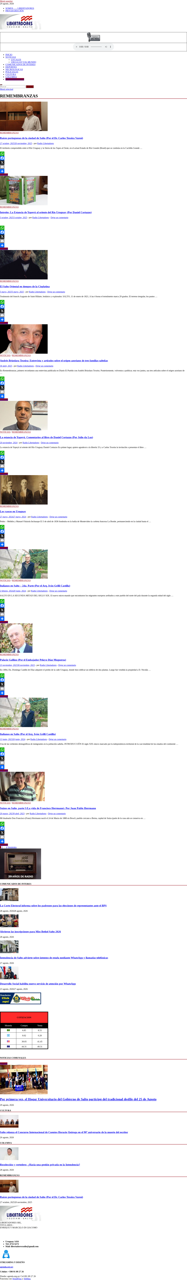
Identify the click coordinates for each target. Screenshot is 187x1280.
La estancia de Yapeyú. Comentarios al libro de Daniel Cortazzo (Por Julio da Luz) (46, 437)
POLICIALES (11, 72)
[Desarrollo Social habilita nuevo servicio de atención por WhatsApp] (9, 978)
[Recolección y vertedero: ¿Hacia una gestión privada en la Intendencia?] (9, 1159)
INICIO (8, 54)
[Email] (93, 167)
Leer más (4, 174)
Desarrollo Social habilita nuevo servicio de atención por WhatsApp (38, 983)
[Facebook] (93, 158)
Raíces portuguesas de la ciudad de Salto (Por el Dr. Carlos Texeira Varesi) (41, 138)
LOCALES (16, 59)
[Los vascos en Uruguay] (93, 490)
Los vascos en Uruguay (13, 511)
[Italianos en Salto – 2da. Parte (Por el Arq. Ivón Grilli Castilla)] (93, 564)
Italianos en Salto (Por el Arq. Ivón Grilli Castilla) (28, 734)
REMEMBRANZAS (14, 79)
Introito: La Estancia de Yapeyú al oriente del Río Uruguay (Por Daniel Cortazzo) (46, 212)
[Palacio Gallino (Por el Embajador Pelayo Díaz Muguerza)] (93, 638)
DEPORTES (11, 67)
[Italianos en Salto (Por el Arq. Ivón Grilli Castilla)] (93, 713)
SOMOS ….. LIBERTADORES (19, 8)
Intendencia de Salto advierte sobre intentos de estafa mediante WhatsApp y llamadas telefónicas (54, 957)
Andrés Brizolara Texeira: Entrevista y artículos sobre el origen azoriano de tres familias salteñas (54, 360)
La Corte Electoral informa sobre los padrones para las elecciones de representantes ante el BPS (53, 905)
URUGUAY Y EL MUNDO (23, 62)
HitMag (27, 1279)
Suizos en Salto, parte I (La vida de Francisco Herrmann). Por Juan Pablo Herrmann (48, 808)
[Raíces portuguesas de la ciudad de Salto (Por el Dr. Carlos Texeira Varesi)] (93, 117)
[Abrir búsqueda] (1, 84)
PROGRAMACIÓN (14, 11)
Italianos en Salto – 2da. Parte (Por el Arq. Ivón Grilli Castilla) (35, 585)
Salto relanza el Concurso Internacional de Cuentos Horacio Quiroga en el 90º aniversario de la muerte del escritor (64, 1132)
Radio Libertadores (45, 143)
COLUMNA (11, 77)
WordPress (17, 1279)
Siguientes (12, 847)
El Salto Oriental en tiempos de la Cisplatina (25, 286)
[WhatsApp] (93, 154)
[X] (93, 162)
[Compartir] (93, 171)
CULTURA (10, 74)
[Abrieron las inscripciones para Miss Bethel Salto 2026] (9, 926)
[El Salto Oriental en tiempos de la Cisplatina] (93, 265)
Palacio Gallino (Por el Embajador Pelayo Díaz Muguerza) (33, 659)
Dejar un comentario (59, 217)
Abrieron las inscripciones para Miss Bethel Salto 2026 (30, 931)
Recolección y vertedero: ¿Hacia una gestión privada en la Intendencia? (40, 1164)
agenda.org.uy (6, 1267)
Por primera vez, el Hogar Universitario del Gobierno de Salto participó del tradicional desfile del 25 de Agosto (78, 1099)
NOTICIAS (10, 57)
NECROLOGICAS (14, 69)
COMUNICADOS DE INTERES (20, 64)
